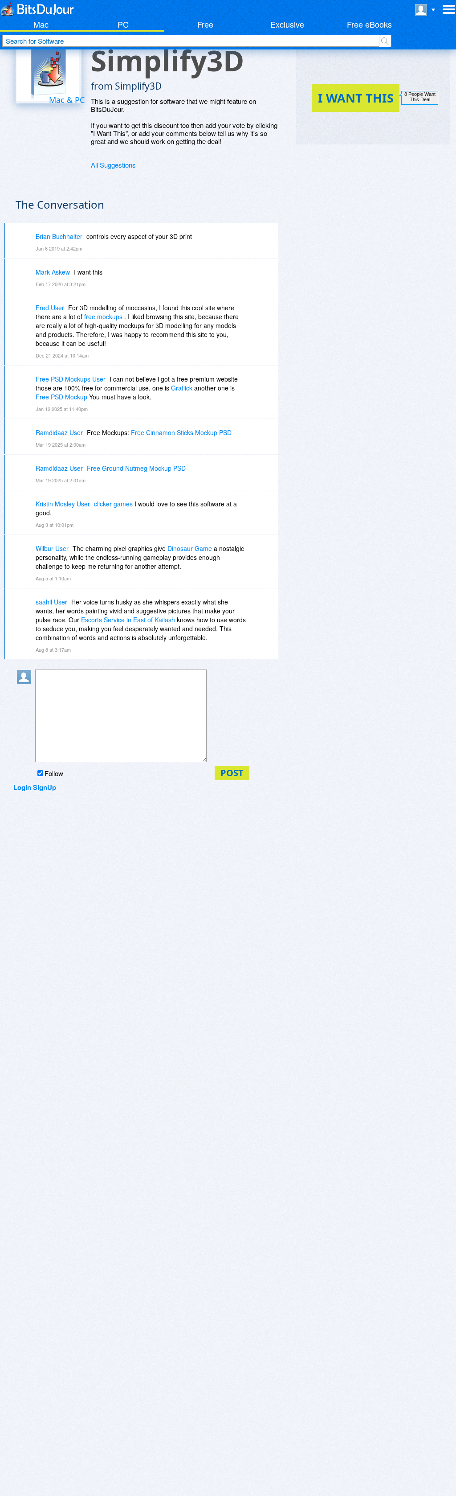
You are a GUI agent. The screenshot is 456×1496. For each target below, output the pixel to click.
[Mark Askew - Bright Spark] (26, 278)
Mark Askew (53, 271)
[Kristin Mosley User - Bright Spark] (26, 510)
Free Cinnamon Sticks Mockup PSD (181, 432)
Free (205, 24)
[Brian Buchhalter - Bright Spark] (26, 243)
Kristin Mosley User (63, 503)
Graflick (181, 387)
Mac (41, 24)
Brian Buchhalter (59, 236)
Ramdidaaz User (59, 432)
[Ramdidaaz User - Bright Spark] (26, 439)
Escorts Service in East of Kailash (128, 619)
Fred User (50, 307)
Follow (54, 773)
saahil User (51, 601)
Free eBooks (369, 24)
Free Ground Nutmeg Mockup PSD (136, 468)
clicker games (113, 503)
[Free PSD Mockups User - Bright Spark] (26, 385)
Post (232, 773)
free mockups (103, 316)
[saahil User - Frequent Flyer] (26, 608)
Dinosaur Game (189, 548)
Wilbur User (52, 548)
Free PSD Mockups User (71, 378)
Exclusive (287, 24)
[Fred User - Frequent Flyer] (26, 314)
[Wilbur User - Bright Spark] (26, 555)
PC (123, 24)
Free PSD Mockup (61, 396)
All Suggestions (113, 164)
